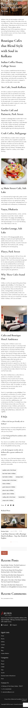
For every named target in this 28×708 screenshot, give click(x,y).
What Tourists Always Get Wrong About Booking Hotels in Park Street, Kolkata (11, 571)
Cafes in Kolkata (6, 483)
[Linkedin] (10, 505)
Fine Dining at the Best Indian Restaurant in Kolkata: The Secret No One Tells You (12, 576)
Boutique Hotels (5, 531)
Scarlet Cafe (22, 497)
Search (4, 553)
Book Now (23, 3)
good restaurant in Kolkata (9, 487)
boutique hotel (19, 477)
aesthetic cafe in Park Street (9, 470)
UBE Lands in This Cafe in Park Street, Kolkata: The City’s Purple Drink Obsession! (13, 581)
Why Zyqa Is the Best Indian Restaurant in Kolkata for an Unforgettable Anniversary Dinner (14, 586)
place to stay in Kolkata (16, 392)
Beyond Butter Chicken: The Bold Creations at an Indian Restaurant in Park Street (13, 566)
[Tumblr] (13, 505)
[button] (11, 542)
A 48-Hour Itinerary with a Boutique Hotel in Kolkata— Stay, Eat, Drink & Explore (14, 536)
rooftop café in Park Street (9, 497)
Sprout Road (22, 704)
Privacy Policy (7, 699)
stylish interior (15, 400)
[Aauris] (10, 3)
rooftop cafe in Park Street (8, 410)
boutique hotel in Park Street (9, 480)
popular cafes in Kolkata (7, 285)
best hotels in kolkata (7, 477)
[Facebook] (5, 505)
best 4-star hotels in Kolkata (9, 473)
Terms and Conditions (24, 699)
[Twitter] (8, 505)
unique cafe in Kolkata (16, 218)
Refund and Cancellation (16, 699)
